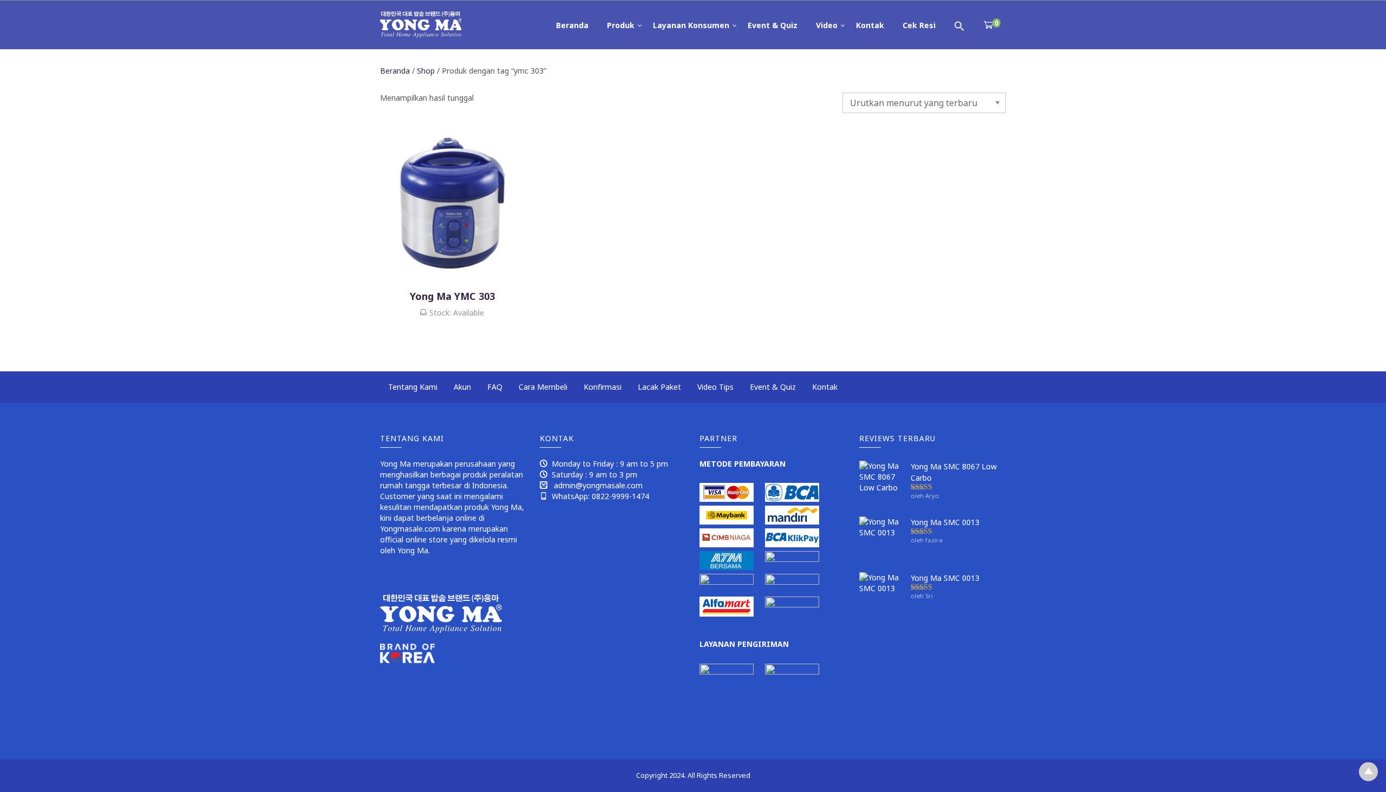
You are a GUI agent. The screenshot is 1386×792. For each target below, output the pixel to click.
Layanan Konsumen (691, 25)
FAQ (494, 387)
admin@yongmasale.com (598, 485)
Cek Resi (919, 25)
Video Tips (715, 387)
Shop (426, 71)
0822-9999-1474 (620, 496)
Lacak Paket (659, 387)
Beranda (572, 25)
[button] (959, 25)
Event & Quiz (772, 25)
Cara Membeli (543, 387)
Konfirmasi (603, 387)
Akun (462, 387)
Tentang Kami (412, 387)
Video (827, 25)
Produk (621, 25)
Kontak (870, 25)
